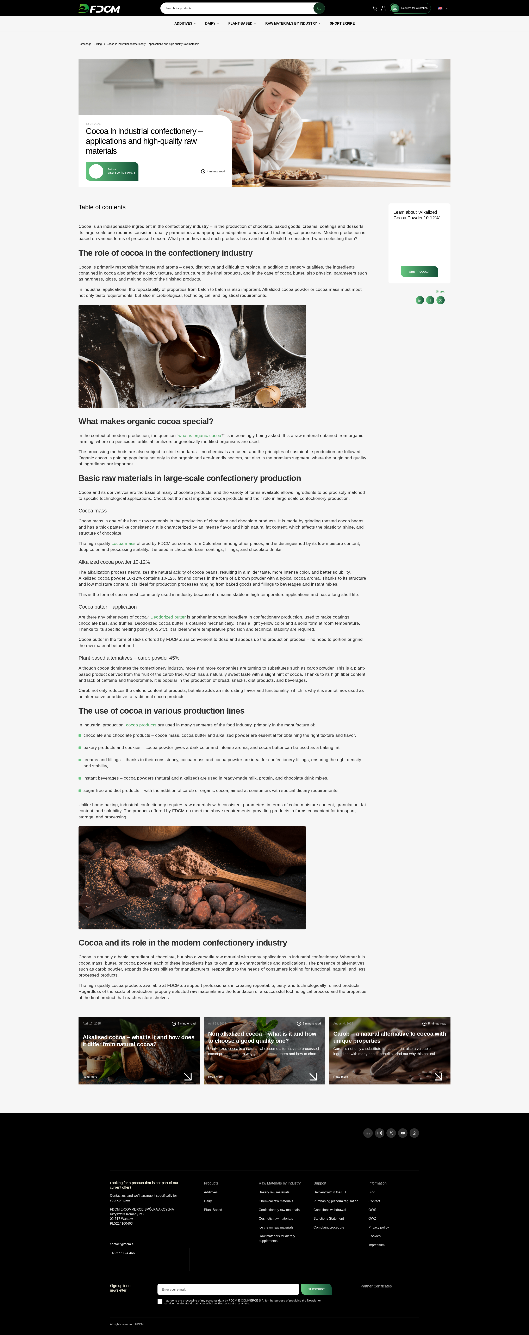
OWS (372, 1210)
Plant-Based (240, 23)
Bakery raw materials (274, 1192)
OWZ (372, 1218)
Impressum (376, 1245)
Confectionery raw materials (279, 1210)
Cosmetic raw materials (276, 1218)
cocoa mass (124, 543)
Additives (183, 23)
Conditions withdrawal (329, 1210)
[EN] (443, 8)
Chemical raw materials (276, 1201)
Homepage (85, 43)
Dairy (210, 23)
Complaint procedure (328, 1227)
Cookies (374, 1236)
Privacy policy (378, 1227)
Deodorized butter (168, 617)
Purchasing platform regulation (335, 1201)
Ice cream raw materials (276, 1227)
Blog (99, 43)
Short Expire (342, 23)
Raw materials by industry (291, 23)
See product (419, 271)
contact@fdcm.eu (122, 1244)
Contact (374, 1201)
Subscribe (316, 1289)
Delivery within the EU (329, 1192)
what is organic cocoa (199, 435)
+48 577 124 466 (122, 1253)
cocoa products (141, 724)
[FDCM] (99, 8)
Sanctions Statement (328, 1218)
